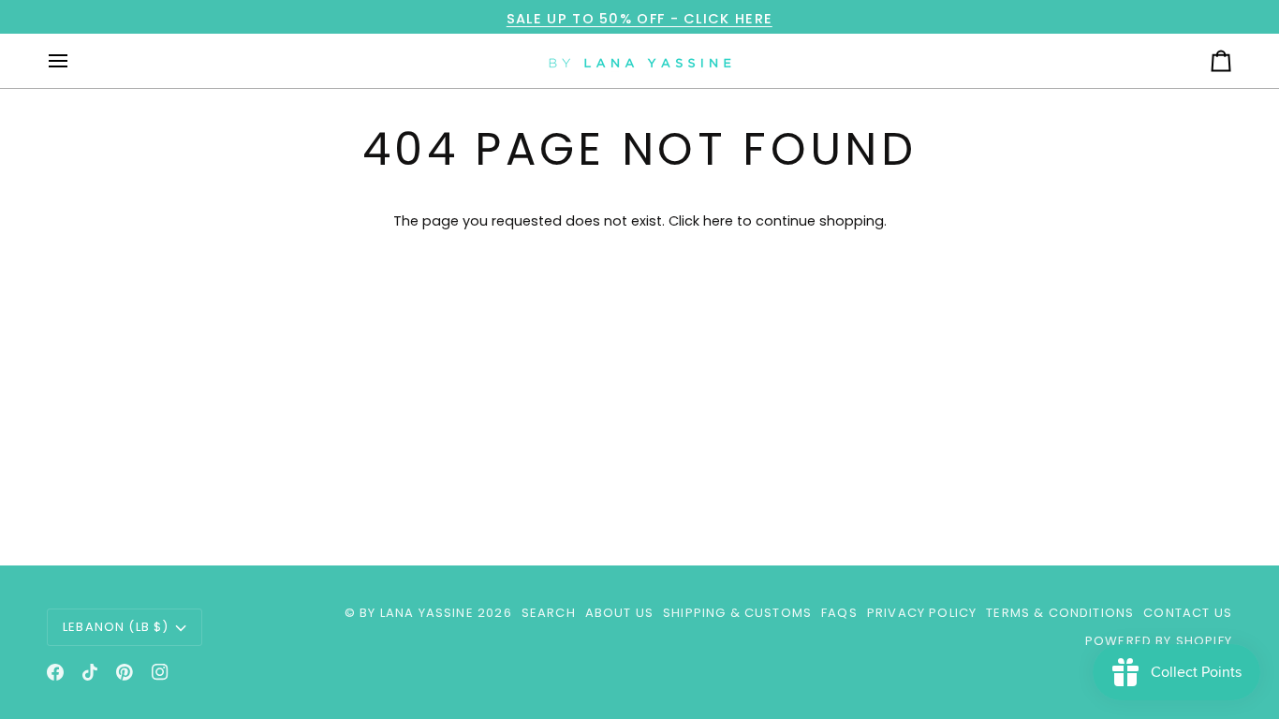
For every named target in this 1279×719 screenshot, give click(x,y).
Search (549, 613)
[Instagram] (160, 672)
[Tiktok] (89, 672)
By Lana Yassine (417, 613)
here (718, 221)
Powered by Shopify (1158, 641)
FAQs (839, 613)
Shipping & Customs (737, 613)
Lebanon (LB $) (116, 627)
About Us (619, 613)
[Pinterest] (124, 672)
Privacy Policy (922, 613)
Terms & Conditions (1060, 613)
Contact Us (1187, 613)
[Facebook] (55, 672)
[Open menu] (75, 61)
